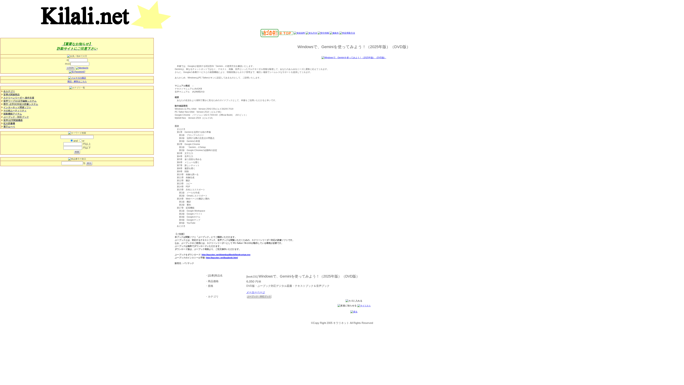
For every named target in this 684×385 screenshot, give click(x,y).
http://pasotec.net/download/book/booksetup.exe (226, 254)
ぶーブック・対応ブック (259, 296)
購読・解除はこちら (77, 81)
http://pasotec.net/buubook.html (222, 257)
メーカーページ (255, 292)
